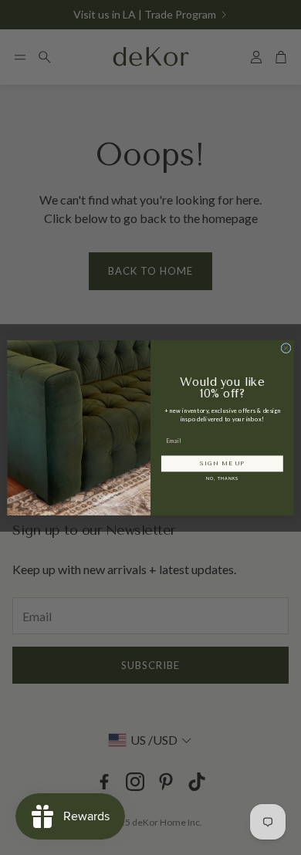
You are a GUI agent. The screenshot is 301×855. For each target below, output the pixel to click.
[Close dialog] (286, 347)
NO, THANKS (222, 479)
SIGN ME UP (222, 463)
